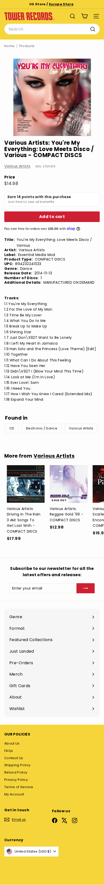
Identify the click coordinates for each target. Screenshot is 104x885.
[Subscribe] (85, 588)
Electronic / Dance (41, 428)
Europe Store (61, 4)
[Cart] (84, 16)
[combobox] (52, 29)
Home (9, 46)
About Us (12, 743)
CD (11, 428)
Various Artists (17, 166)
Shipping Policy (17, 765)
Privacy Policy (16, 779)
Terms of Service (18, 787)
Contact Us (13, 758)
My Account (14, 794)
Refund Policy (16, 772)
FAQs (8, 750)
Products (27, 46)
